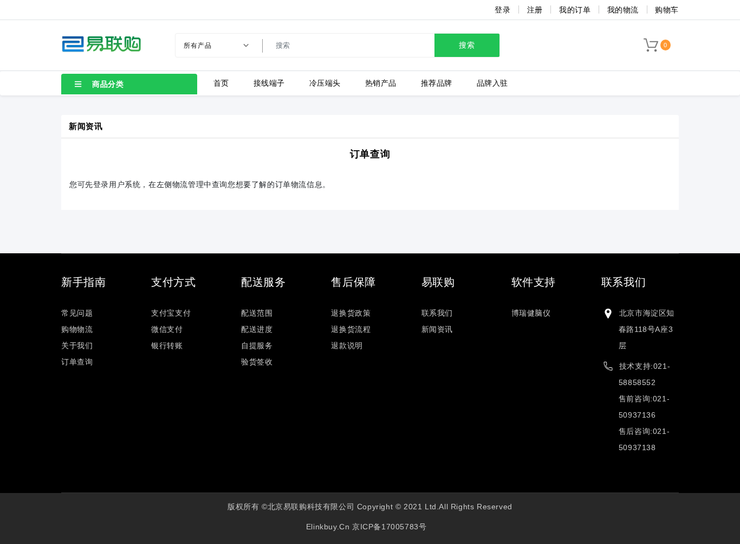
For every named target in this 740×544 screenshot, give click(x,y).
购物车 (667, 9)
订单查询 (370, 154)
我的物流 (623, 9)
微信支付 (167, 329)
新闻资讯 (437, 329)
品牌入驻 (492, 83)
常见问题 (77, 313)
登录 (502, 9)
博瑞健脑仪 (531, 313)
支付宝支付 (171, 313)
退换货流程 (351, 329)
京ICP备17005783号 (389, 526)
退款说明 (346, 345)
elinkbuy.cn (328, 526)
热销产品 (381, 83)
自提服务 (256, 345)
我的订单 (574, 9)
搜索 (467, 45)
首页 (221, 83)
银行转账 (167, 345)
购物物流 (77, 329)
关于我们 (77, 345)
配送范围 (256, 313)
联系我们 (437, 313)
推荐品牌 (436, 83)
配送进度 (256, 329)
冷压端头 (325, 83)
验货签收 (256, 361)
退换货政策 (351, 313)
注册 (535, 9)
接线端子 (269, 83)
